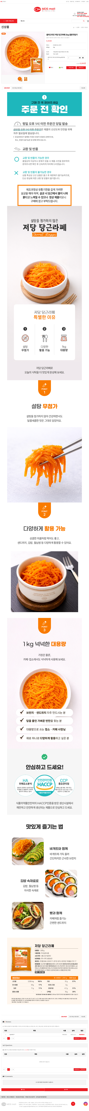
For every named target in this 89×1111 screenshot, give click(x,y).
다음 (23, 1089)
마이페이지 (77, 1)
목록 (66, 1089)
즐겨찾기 (4, 1)
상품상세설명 (7, 88)
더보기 (83, 1038)
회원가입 (72, 1)
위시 (52, 67)
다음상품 (83, 88)
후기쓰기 (78, 1038)
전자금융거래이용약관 (41, 1097)
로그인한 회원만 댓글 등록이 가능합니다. (44, 1082)
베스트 (23, 21)
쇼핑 (87, 1)
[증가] (79, 58)
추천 (62, 67)
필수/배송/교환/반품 (16, 88)
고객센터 (83, 1)
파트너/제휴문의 (10, 1097)
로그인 (67, 1)
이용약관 (3, 1097)
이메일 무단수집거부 (30, 1097)
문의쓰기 (78, 1069)
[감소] (82, 58)
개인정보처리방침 (20, 1097)
